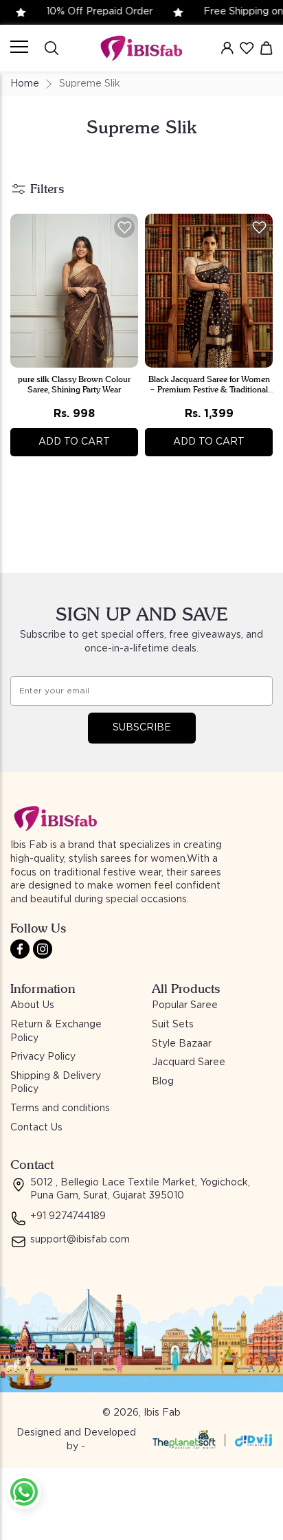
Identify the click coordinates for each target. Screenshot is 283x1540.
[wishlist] (246, 48)
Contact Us (36, 1127)
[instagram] (42, 949)
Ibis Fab (162, 1413)
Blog (163, 1081)
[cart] (266, 48)
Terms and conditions (60, 1108)
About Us (32, 1005)
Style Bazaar (182, 1044)
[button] (124, 227)
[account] (227, 48)
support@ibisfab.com (80, 1240)
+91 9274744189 (68, 1216)
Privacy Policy (43, 1057)
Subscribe (142, 728)
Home (24, 84)
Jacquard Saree (188, 1062)
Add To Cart (74, 442)
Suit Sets (173, 1024)
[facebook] (20, 949)
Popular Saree (185, 1005)
